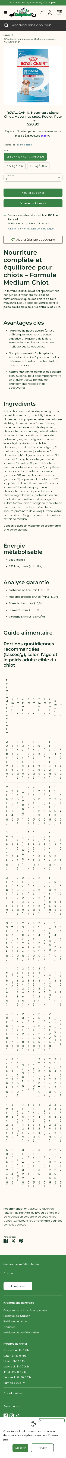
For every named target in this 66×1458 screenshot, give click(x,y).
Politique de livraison (17, 1316)
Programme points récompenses (25, 1310)
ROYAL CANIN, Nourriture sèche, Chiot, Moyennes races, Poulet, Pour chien (30, 40)
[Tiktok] (17, 1416)
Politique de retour (16, 1321)
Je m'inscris (18, 1286)
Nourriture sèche (24, 144)
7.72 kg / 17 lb (15, 166)
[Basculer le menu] (4, 12)
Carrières (9, 1327)
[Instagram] (12, 1416)
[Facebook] (6, 1416)
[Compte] (49, 11)
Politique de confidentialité (21, 1332)
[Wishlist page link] (41, 12)
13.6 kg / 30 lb (38, 166)
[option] (33, 75)
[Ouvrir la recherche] (6, 25)
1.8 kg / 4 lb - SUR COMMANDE (25, 156)
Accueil (7, 34)
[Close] (51, 1420)
